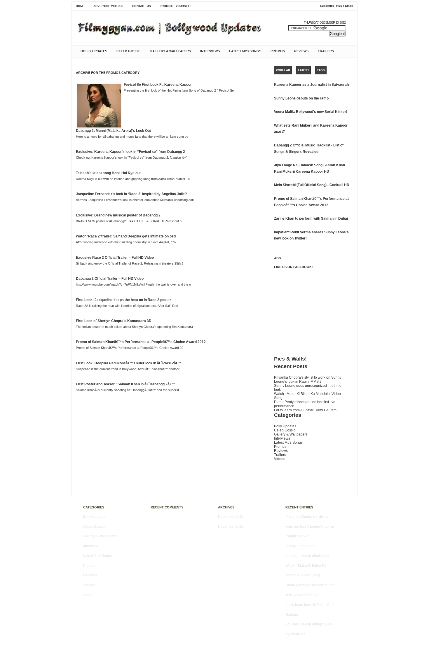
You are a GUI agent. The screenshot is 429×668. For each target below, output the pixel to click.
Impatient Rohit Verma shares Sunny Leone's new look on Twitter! (311, 235)
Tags (321, 70)
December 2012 (231, 517)
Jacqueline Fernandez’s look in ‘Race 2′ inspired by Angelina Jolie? (131, 194)
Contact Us (141, 6)
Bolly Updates (94, 51)
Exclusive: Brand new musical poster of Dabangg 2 (118, 215)
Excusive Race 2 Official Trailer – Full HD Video (115, 258)
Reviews (301, 51)
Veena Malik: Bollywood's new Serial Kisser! (310, 112)
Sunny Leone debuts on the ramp (301, 98)
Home (80, 6)
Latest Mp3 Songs (245, 51)
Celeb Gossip (128, 51)
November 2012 (231, 526)
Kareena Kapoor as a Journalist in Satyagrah (311, 85)
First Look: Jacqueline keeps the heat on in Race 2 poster (123, 300)
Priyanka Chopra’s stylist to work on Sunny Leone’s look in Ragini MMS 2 (307, 379)
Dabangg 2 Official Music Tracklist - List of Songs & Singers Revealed (308, 148)
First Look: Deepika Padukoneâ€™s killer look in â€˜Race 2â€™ (129, 363)
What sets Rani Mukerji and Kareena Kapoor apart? (311, 128)
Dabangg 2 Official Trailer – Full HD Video (110, 279)
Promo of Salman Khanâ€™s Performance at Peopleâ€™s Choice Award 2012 (141, 342)
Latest (303, 70)
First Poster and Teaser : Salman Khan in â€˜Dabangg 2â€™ (125, 384)
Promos (278, 51)
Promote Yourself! (176, 6)
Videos (279, 459)
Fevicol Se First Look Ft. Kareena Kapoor (158, 85)
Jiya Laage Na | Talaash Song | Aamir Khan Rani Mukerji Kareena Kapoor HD (309, 168)
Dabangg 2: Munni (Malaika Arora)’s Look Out (113, 131)
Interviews (210, 51)
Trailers (326, 51)
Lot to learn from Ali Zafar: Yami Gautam (305, 410)
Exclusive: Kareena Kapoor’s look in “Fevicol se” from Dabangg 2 (130, 152)
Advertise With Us (108, 6)
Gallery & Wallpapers (170, 51)
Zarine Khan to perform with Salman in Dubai (311, 218)
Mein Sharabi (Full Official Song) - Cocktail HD (311, 185)
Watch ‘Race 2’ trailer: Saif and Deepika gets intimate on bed (126, 236)
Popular (283, 70)
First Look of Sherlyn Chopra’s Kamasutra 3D (113, 321)
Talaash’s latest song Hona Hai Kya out (108, 173)
